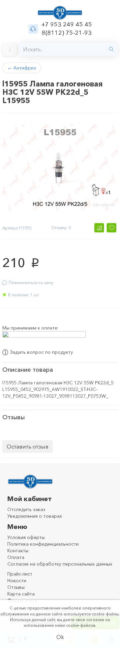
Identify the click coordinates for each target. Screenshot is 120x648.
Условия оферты (26, 537)
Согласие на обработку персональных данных (59, 564)
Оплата (15, 557)
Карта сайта (21, 594)
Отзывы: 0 (61, 227)
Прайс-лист (19, 574)
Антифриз (21, 68)
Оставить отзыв (27, 446)
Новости (16, 580)
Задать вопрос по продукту (41, 352)
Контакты (17, 551)
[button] (99, 227)
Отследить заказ (26, 509)
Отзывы (16, 587)
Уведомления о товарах (34, 516)
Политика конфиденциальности (43, 544)
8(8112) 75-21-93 (67, 33)
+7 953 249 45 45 (66, 24)
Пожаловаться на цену (31, 282)
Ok (60, 637)
